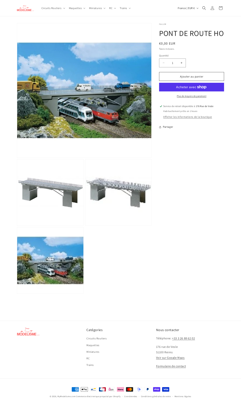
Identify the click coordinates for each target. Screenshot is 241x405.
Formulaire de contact (171, 366)
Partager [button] (168, 126)
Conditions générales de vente (156, 396)
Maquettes (92, 345)
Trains (90, 365)
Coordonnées (130, 396)
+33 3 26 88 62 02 (183, 338)
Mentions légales (183, 396)
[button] (53, 8)
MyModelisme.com (66, 396)
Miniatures (92, 351)
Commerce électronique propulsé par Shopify (98, 396)
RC (88, 358)
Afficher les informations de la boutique (187, 117)
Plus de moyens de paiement (191, 96)
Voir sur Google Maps (170, 358)
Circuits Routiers (96, 338)
